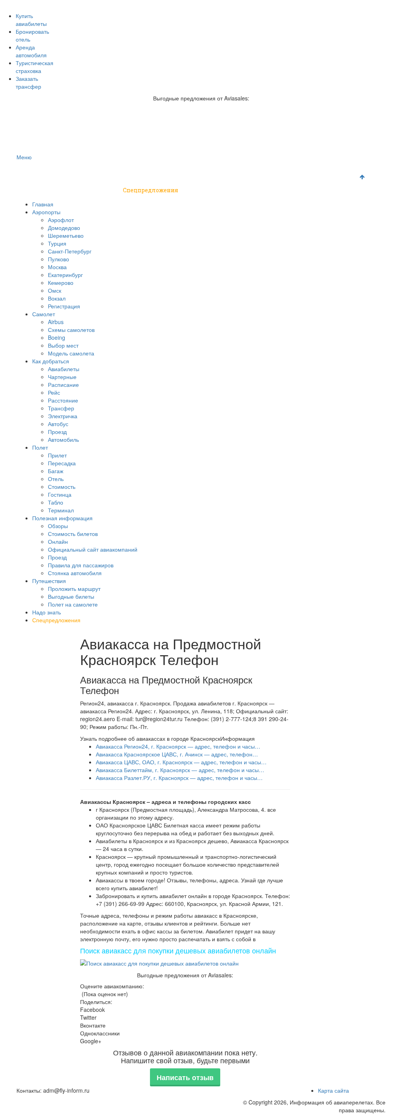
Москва (57, 267)
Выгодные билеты (71, 596)
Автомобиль (63, 439)
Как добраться (170, 170)
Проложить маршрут (74, 588)
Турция (57, 243)
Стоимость (61, 486)
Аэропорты (74, 170)
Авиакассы (304, 4)
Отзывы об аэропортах (172, 4)
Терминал (61, 510)
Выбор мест (63, 345)
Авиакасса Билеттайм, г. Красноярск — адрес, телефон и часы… (180, 770)
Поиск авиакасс (341, 4)
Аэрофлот (61, 220)
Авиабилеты (63, 369)
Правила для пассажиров (80, 565)
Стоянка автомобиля (75, 573)
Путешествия (42, 190)
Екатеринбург (65, 275)
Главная (34, 170)
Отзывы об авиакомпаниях (108, 4)
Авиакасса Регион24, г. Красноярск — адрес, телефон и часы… (178, 746)
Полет (217, 170)
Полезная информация (277, 170)
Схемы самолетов (71, 329)
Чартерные (62, 377)
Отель (56, 479)
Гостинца (59, 494)
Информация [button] (237, 738)
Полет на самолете (73, 604)
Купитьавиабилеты (31, 19)
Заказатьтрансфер (28, 82)
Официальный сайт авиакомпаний (92, 549)
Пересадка (62, 463)
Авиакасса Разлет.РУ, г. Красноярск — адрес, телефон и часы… (179, 778)
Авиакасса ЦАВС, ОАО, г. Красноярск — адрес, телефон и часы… (181, 762)
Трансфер (61, 408)
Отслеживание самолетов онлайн (245, 4)
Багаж (55, 471)
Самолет (120, 170)
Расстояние (63, 400)
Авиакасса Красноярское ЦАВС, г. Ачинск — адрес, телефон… (177, 754)
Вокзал (57, 298)
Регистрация (64, 306)
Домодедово (64, 227)
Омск (54, 290)
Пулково (58, 259)
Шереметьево (66, 235)
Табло (55, 502)
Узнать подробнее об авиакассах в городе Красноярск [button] (150, 738)
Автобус (58, 424)
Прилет (57, 455)
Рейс (54, 392)
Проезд (57, 432)
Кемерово (60, 282)
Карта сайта (333, 1090)
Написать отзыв (185, 1077)
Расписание (63, 384)
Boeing (56, 337)
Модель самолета (71, 353)
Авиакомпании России (44, 4)
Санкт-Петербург (69, 251)
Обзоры (58, 526)
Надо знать (95, 190)
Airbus (56, 322)
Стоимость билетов (73, 534)
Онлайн (58, 541)
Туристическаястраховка (34, 67)
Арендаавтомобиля (31, 51)
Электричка (62, 416)
